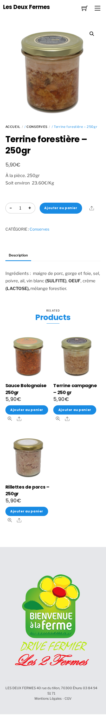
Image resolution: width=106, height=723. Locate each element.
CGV (68, 698)
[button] (91, 33)
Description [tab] (18, 255)
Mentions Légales (48, 698)
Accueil (12, 127)
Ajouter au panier (60, 208)
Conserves (37, 127)
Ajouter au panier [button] (26, 410)
